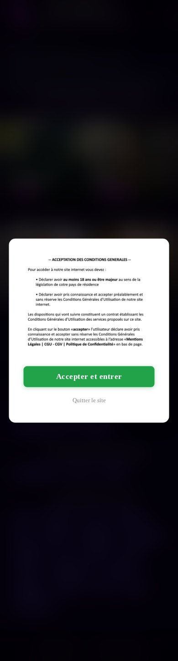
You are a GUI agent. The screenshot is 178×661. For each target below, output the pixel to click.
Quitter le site (89, 400)
